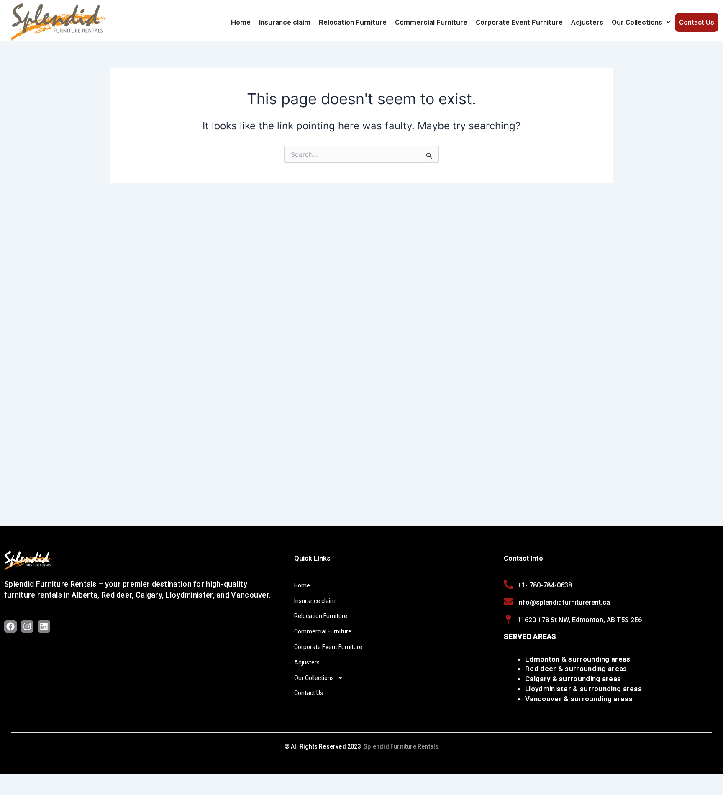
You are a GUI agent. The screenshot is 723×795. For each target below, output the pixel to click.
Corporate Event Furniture (519, 22)
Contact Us (696, 22)
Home (241, 22)
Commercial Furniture (431, 22)
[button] (641, 22)
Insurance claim (284, 22)
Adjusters (587, 22)
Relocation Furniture (353, 22)
